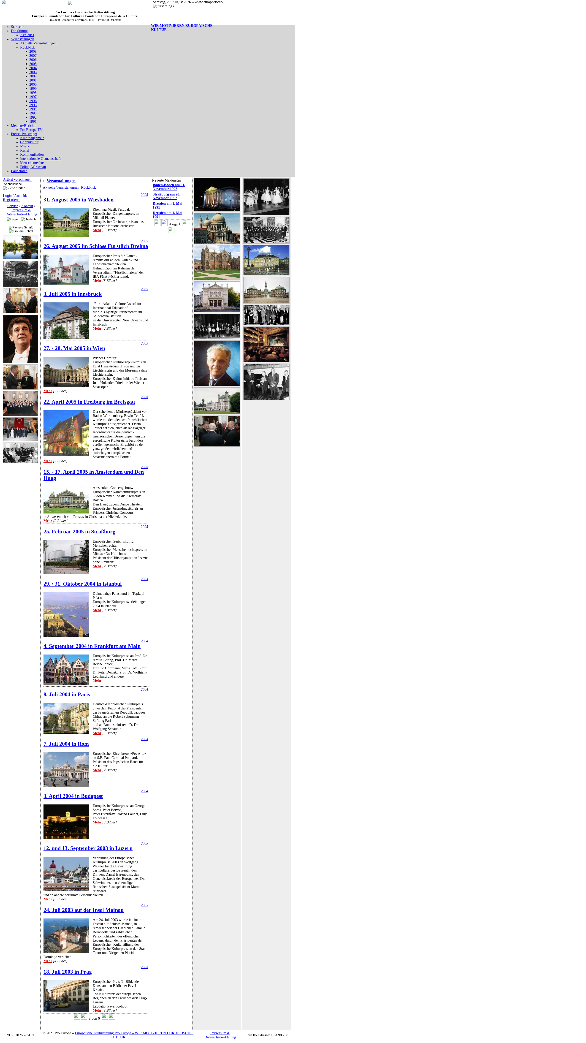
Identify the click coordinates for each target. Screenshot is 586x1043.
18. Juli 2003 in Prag (67, 972)
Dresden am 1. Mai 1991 (167, 205)
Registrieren (11, 200)
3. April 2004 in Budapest (73, 796)
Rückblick (88, 187)
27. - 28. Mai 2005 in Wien (74, 348)
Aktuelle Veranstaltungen (61, 187)
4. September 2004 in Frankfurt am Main (92, 646)
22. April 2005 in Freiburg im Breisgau (89, 402)
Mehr (97, 230)
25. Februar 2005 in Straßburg (79, 532)
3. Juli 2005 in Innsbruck (72, 294)
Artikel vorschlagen (17, 179)
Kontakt (27, 206)
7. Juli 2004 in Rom (66, 744)
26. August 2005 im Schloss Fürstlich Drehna (95, 246)
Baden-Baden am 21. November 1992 (169, 187)
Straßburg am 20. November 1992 (166, 196)
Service (12, 206)
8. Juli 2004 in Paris (66, 694)
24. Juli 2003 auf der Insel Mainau (83, 910)
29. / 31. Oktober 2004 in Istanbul (82, 584)
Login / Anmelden (16, 196)
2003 (144, 843)
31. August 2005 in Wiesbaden (78, 200)
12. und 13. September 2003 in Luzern (88, 848)
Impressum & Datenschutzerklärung (21, 212)
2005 (144, 195)
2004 (144, 579)
